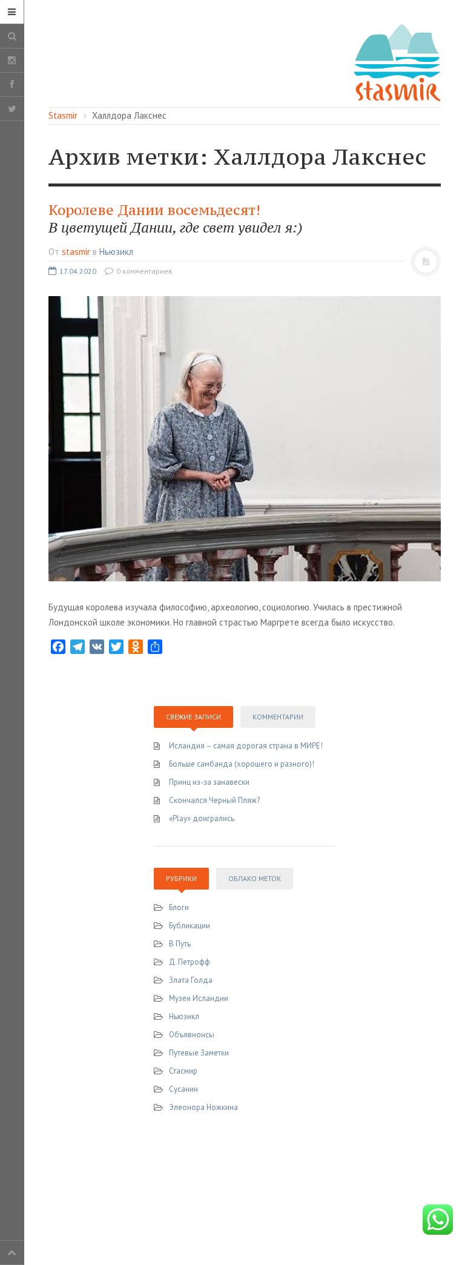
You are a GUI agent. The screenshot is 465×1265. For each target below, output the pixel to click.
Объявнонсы (191, 1034)
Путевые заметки (199, 1053)
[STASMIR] (397, 61)
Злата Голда (191, 980)
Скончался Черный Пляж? (214, 800)
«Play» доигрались (201, 818)
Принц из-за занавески (209, 782)
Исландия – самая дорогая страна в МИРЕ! (246, 746)
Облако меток (254, 878)
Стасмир (183, 1071)
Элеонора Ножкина (203, 1107)
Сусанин (183, 1089)
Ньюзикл (116, 251)
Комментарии (277, 716)
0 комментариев (143, 271)
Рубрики (181, 878)
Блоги (179, 907)
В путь (180, 944)
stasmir (76, 251)
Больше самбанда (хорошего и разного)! (241, 764)
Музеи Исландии (198, 998)
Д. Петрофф (189, 962)
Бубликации (189, 925)
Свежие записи (193, 716)
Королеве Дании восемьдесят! (175, 219)
